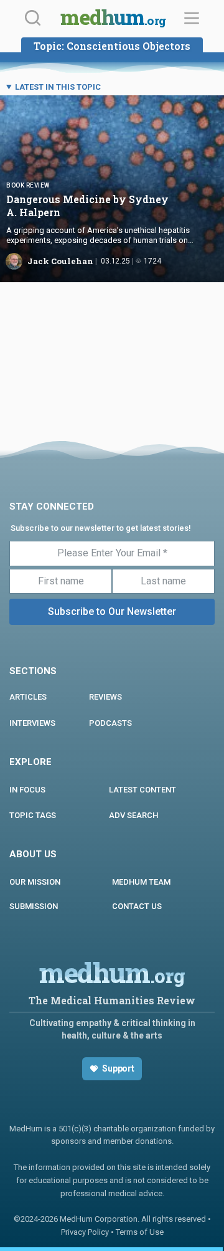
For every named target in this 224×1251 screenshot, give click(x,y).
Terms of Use (140, 1232)
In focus (27, 789)
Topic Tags (32, 815)
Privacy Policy (85, 1232)
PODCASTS (110, 723)
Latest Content (142, 789)
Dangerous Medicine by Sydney (87, 206)
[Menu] (191, 18)
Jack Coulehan (60, 261)
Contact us (137, 906)
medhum (113, 19)
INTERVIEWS (32, 723)
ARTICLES (28, 697)
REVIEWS (105, 697)
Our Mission (34, 882)
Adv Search (133, 815)
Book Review (28, 185)
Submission (33, 906)
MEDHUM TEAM (141, 882)
